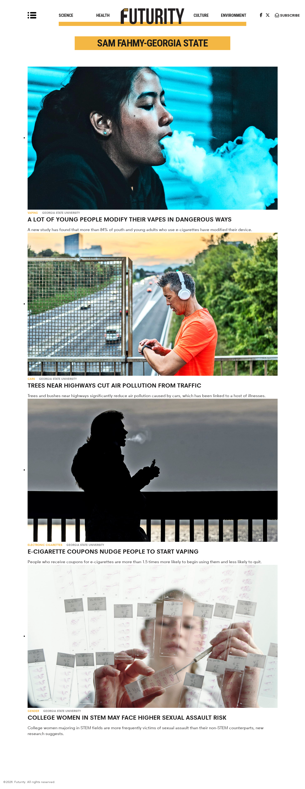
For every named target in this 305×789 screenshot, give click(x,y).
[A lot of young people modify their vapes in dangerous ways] (153, 138)
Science (66, 15)
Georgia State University (61, 213)
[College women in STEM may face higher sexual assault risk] (153, 636)
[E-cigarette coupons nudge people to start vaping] (153, 470)
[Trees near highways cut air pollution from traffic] (153, 304)
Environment (233, 15)
